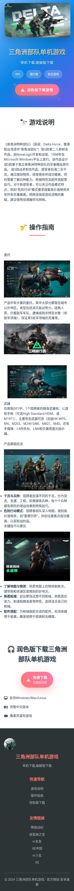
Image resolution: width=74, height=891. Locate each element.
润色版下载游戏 (40, 89)
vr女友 (37, 841)
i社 (37, 862)
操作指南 (37, 795)
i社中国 (37, 848)
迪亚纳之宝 (37, 834)
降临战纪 (37, 827)
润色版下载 (37, 802)
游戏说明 (37, 788)
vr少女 (37, 855)
